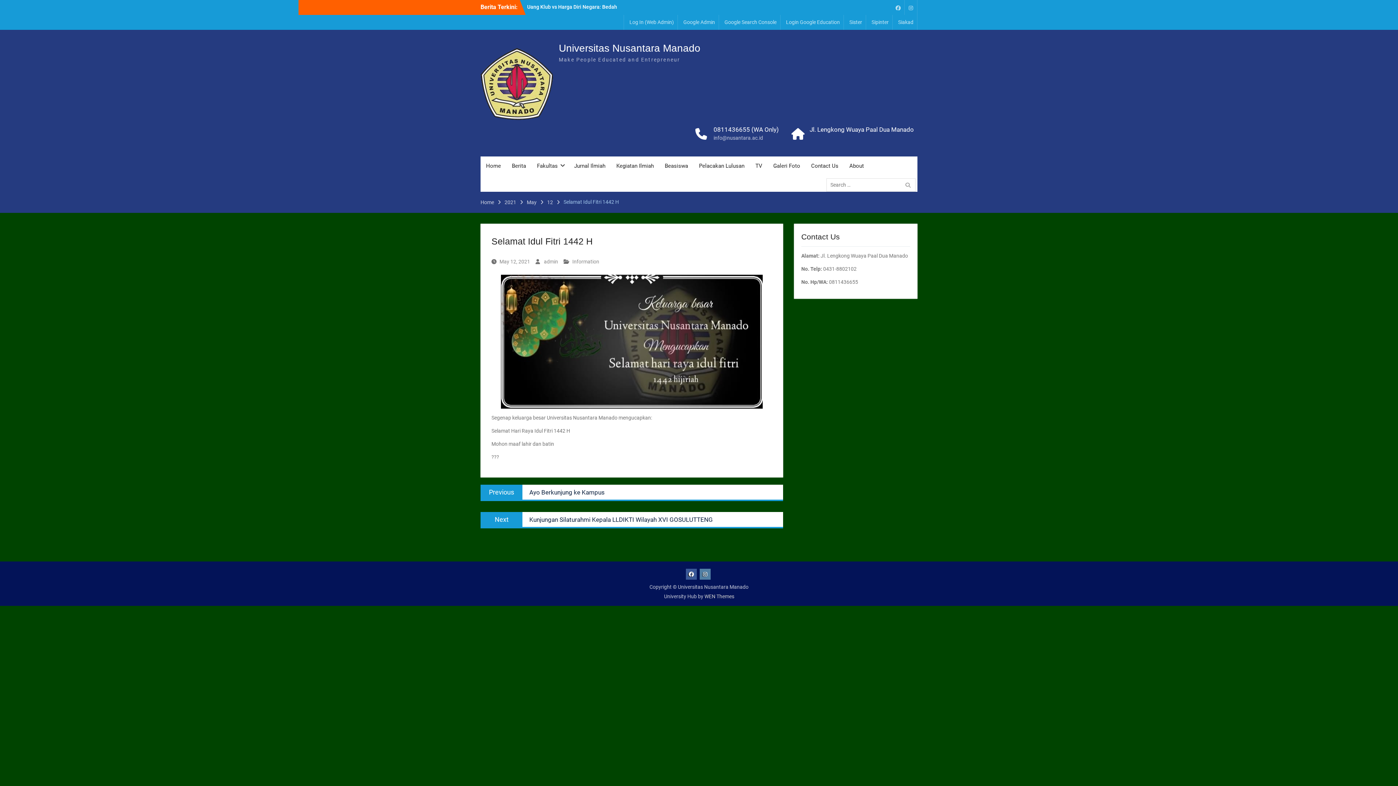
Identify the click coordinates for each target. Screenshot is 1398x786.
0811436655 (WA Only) (746, 129)
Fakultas (547, 166)
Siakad (905, 22)
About (856, 166)
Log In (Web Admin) (651, 22)
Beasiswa (676, 166)
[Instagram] (911, 7)
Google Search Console (750, 22)
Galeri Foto (786, 166)
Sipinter (880, 22)
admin (551, 262)
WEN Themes (719, 596)
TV (758, 166)
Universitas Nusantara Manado (629, 48)
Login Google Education (813, 22)
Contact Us (824, 166)
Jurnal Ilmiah (589, 166)
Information (585, 262)
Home (493, 166)
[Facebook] (898, 7)
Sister (855, 22)
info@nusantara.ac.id (738, 138)
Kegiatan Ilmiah (635, 166)
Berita (519, 166)
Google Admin (699, 22)
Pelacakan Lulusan (722, 166)
